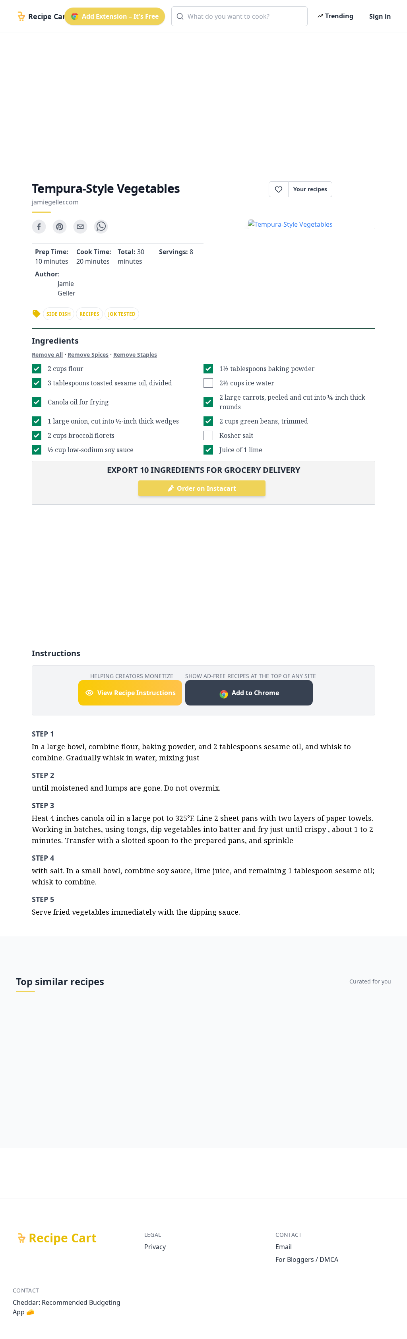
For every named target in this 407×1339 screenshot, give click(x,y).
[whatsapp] (101, 227)
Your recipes (310, 189)
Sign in (380, 16)
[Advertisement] (203, 100)
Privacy (155, 1246)
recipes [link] (89, 314)
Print (358, 189)
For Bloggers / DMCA (306, 1259)
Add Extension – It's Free (120, 16)
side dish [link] (59, 314)
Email (283, 1246)
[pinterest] (59, 227)
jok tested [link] (122, 314)
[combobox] (239, 16)
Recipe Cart (63, 1238)
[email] (80, 227)
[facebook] (39, 227)
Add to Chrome (255, 692)
